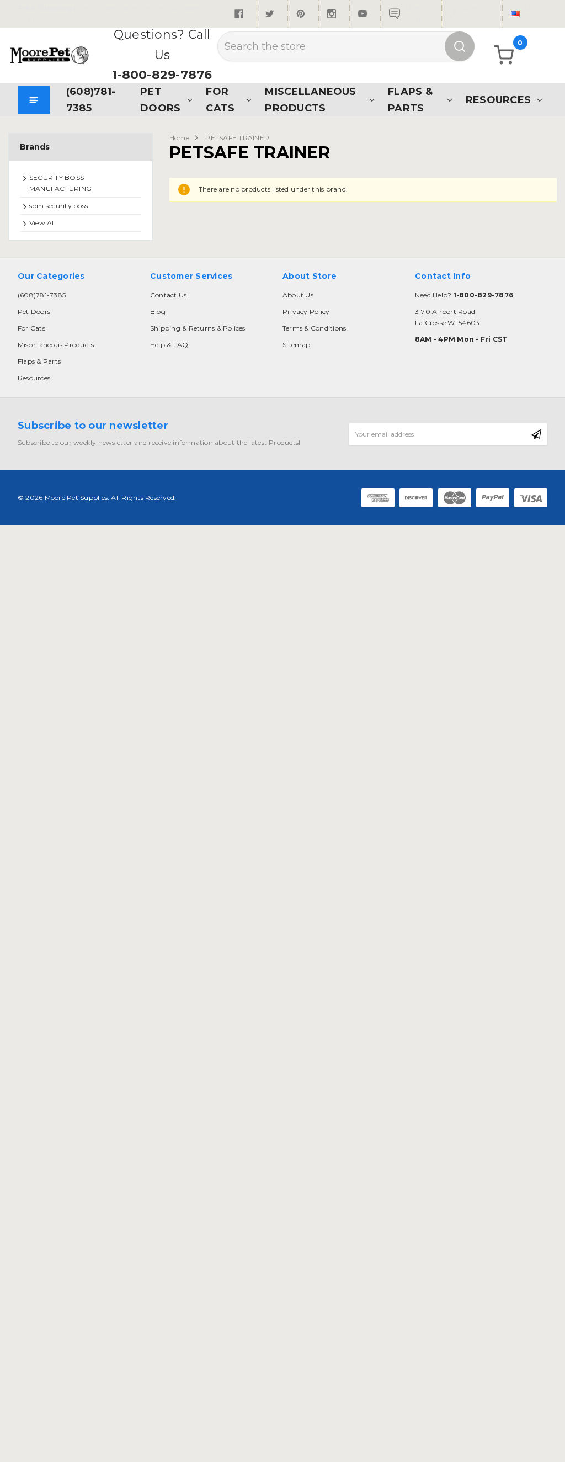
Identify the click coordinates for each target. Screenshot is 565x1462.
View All (42, 223)
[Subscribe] (536, 434)
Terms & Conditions (314, 328)
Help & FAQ (169, 345)
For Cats (220, 100)
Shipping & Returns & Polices (198, 328)
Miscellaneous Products (310, 100)
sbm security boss (58, 205)
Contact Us (168, 295)
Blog (158, 311)
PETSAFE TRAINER (237, 138)
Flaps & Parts (410, 100)
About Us (297, 295)
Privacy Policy (305, 311)
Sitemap (296, 345)
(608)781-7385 (90, 100)
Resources (498, 99)
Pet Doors (160, 100)
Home (179, 138)
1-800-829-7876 (162, 74)
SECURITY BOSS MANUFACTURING (60, 183)
